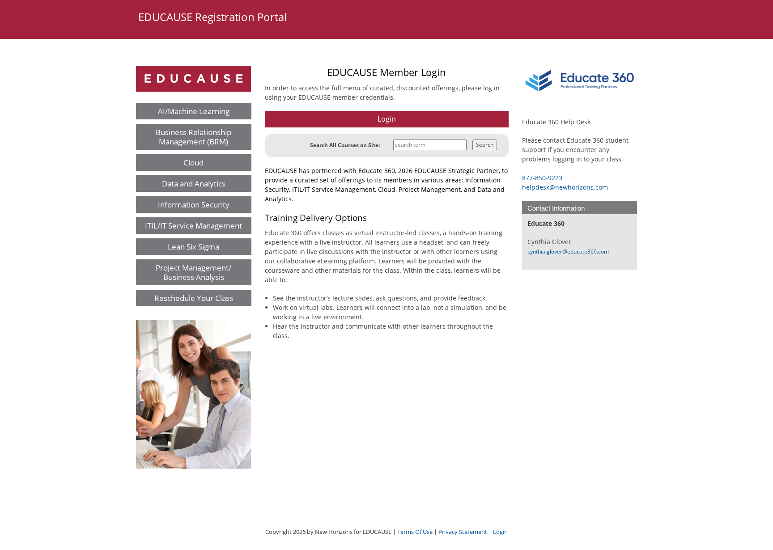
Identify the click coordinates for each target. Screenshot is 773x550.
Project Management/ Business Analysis (193, 272)
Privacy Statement (462, 532)
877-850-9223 (542, 177)
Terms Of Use (415, 532)
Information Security (193, 204)
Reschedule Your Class (193, 298)
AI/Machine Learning (193, 111)
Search (484, 144)
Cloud (193, 162)
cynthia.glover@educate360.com (568, 251)
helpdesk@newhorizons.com (565, 187)
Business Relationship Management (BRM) (193, 137)
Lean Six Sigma (193, 246)
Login (500, 532)
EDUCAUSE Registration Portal (212, 16)
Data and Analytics (193, 183)
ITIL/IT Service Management (193, 225)
